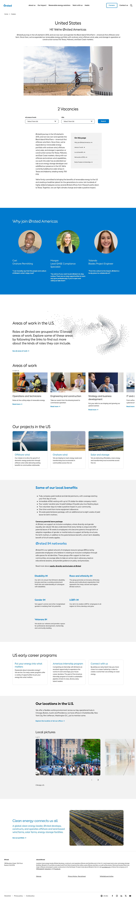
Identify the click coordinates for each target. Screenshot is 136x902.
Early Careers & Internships (82, 162)
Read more (16, 404)
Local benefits (78, 152)
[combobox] (41, 121)
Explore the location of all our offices (49, 721)
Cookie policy (30, 896)
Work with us (78, 5)
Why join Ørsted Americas (82, 142)
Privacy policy (18, 896)
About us (32, 5)
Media (87, 5)
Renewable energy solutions (59, 5)
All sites (105, 896)
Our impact (42, 5)
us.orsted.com (106, 867)
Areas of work (78, 147)
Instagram (48, 869)
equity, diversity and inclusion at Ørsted (65, 566)
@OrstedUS (40, 869)
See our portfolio (18, 838)
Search (103, 121)
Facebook (57, 869)
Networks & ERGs (79, 157)
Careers (112, 5)
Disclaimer (7, 896)
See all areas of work (19, 351)
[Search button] (131, 5)
